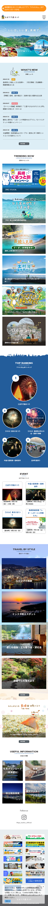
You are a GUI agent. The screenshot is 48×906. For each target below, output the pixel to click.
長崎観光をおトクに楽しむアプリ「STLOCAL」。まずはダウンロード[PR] (24, 8)
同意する (8, 901)
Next (44, 37)
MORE (22, 144)
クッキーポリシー (32, 895)
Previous (3, 37)
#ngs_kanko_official (24, 823)
